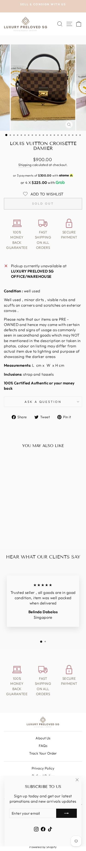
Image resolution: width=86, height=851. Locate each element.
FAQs (43, 746)
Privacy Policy (43, 768)
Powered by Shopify (42, 847)
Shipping (24, 165)
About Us (43, 738)
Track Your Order (43, 753)
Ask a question (43, 402)
